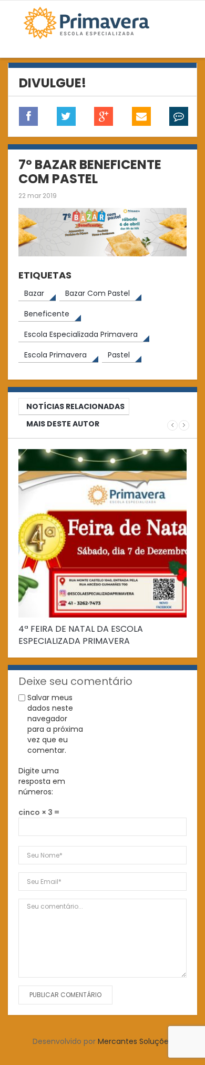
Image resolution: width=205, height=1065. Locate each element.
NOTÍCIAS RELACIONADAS (75, 406)
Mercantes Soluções (135, 1041)
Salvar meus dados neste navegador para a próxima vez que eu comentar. (55, 723)
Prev (172, 425)
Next (184, 425)
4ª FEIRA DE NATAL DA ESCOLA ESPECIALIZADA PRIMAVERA (80, 635)
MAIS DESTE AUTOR (62, 424)
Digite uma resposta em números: (41, 781)
